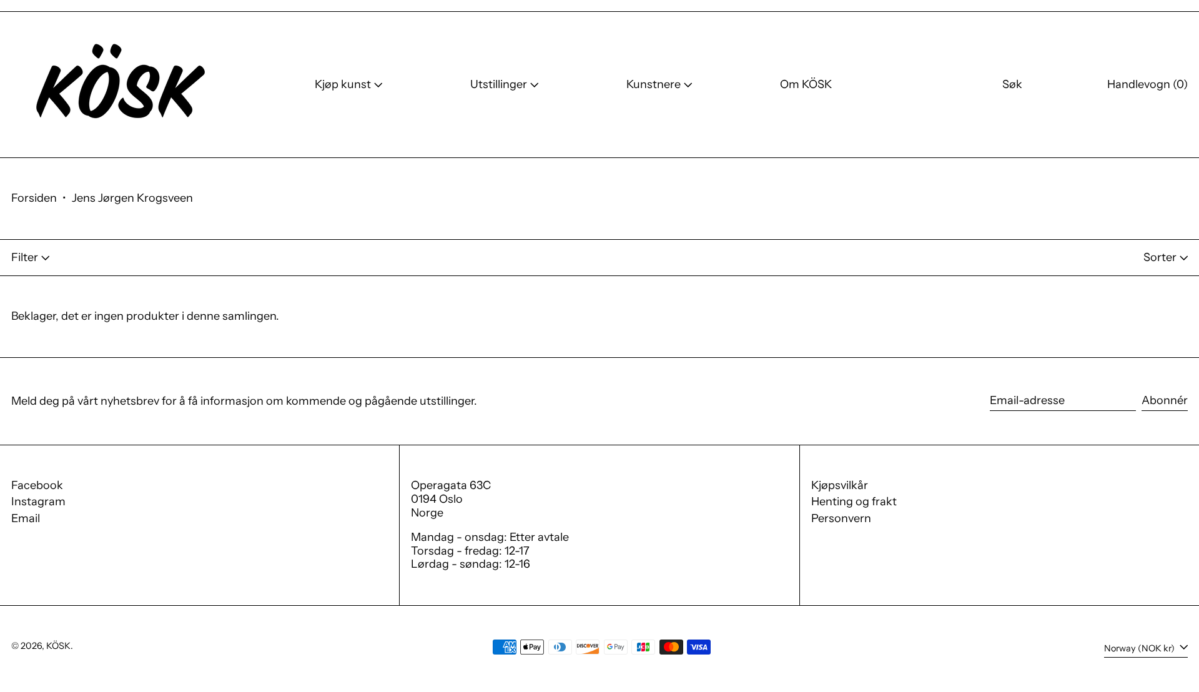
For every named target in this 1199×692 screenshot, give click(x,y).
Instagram (38, 501)
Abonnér (1165, 400)
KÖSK (58, 645)
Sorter (1160, 257)
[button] (1012, 84)
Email (25, 518)
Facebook (37, 485)
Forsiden (34, 198)
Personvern (841, 518)
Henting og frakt (854, 501)
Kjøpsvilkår (839, 485)
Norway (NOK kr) (1140, 648)
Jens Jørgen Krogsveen (132, 198)
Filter (24, 257)
